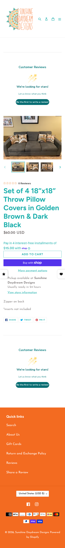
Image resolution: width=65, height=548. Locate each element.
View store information (22, 292)
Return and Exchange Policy (26, 453)
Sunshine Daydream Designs (32, 532)
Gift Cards (13, 444)
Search (11, 425)
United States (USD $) (31, 493)
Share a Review (17, 472)
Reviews (11, 463)
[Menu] (59, 19)
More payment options (32, 270)
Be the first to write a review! (32, 102)
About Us (13, 434)
